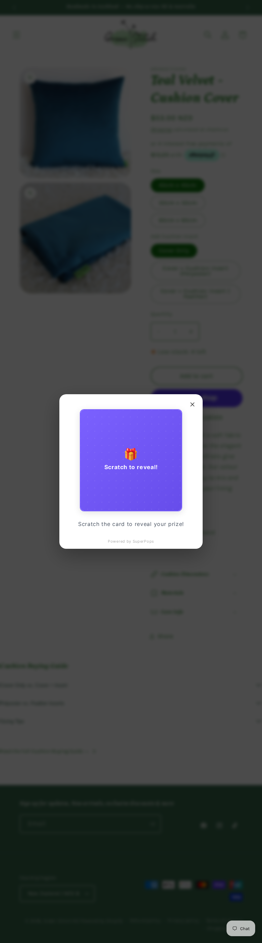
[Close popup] (192, 404)
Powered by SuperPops (131, 541)
